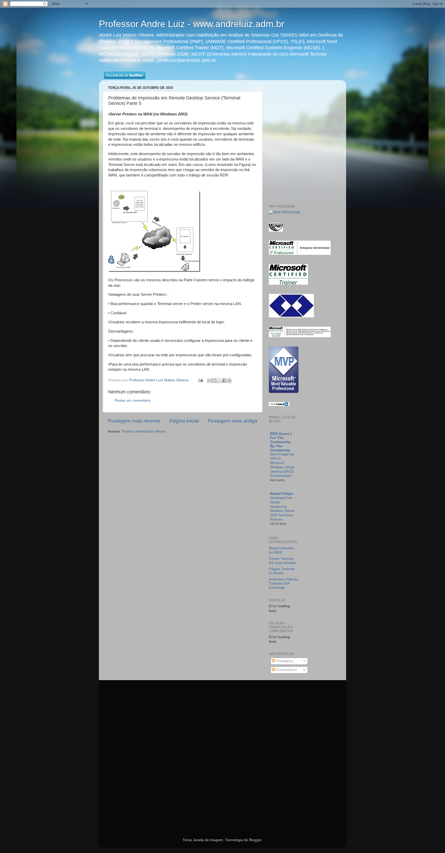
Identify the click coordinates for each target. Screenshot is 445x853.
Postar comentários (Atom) (144, 431)
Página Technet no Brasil (281, 571)
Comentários (286, 670)
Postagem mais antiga (232, 421)
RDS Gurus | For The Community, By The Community (281, 442)
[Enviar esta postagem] (200, 380)
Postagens (284, 661)
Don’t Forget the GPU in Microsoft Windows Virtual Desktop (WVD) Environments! (282, 465)
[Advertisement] (299, 91)
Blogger (255, 840)
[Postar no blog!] (214, 380)
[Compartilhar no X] (219, 380)
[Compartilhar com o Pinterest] (229, 380)
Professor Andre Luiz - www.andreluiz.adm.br (191, 24)
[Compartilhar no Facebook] (224, 380)
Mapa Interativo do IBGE (281, 550)
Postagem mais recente (134, 421)
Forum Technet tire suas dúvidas (282, 561)
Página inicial (184, 421)
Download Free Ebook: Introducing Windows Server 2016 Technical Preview (282, 508)
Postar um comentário (133, 400)
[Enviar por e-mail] (209, 380)
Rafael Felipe (281, 494)
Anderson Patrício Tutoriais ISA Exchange (283, 583)
